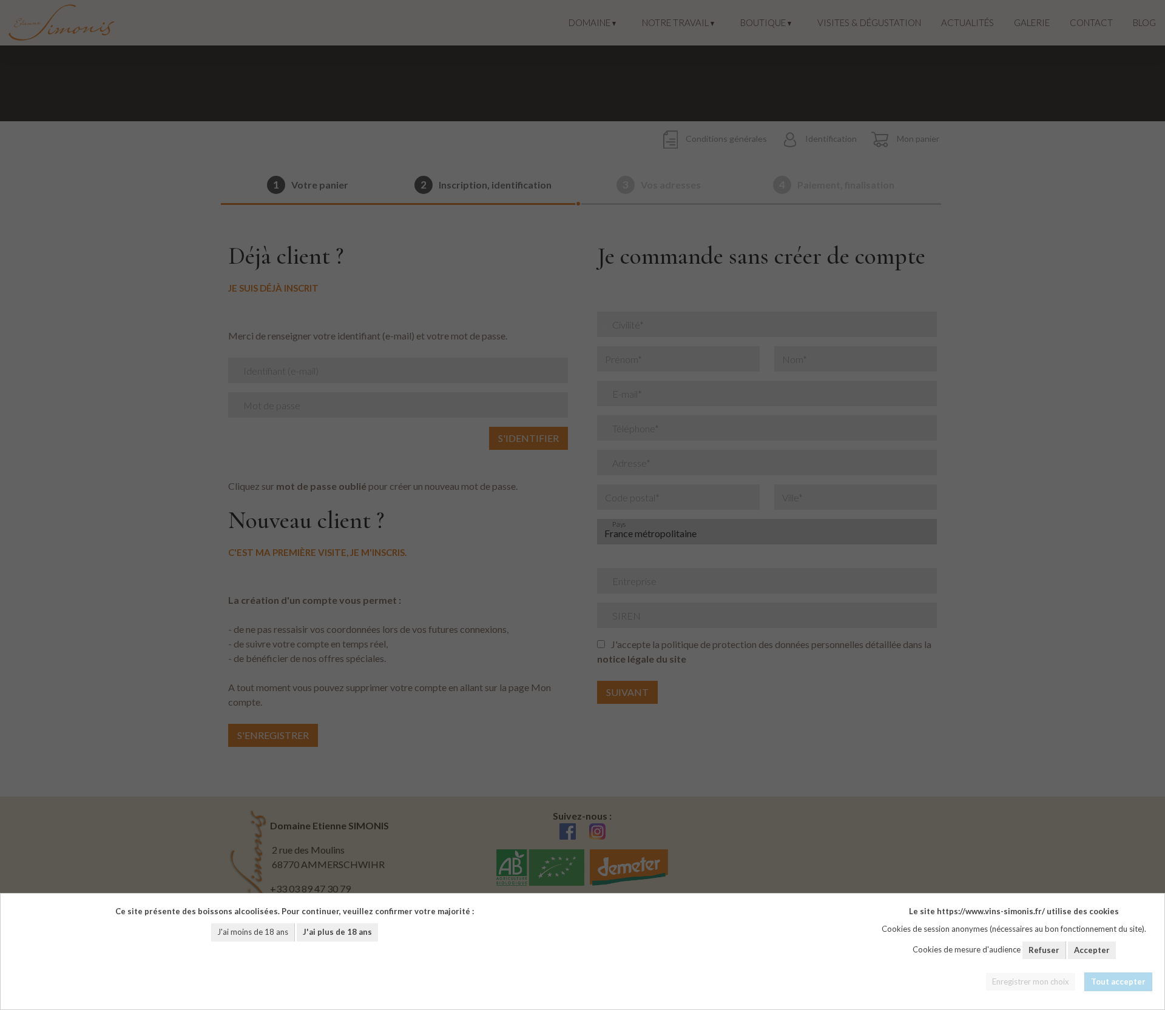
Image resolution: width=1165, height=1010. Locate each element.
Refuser (1043, 950)
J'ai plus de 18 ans (337, 932)
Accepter (1092, 950)
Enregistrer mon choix (1030, 981)
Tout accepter (1118, 981)
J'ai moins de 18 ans (252, 932)
